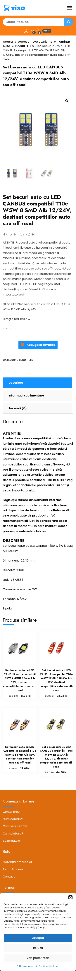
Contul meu (11, 812)
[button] (70, 897)
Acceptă (38, 938)
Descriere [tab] (15, 383)
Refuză (38, 948)
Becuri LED (26, 360)
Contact (9, 876)
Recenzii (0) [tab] (17, 408)
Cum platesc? (13, 833)
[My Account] (26, 31)
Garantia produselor (17, 862)
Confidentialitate (48, 966)
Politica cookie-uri (27, 966)
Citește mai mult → (16, 319)
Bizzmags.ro (11, 841)
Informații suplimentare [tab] (26, 395)
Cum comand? (13, 819)
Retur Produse (13, 869)
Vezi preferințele (38, 958)
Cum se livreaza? (15, 826)
